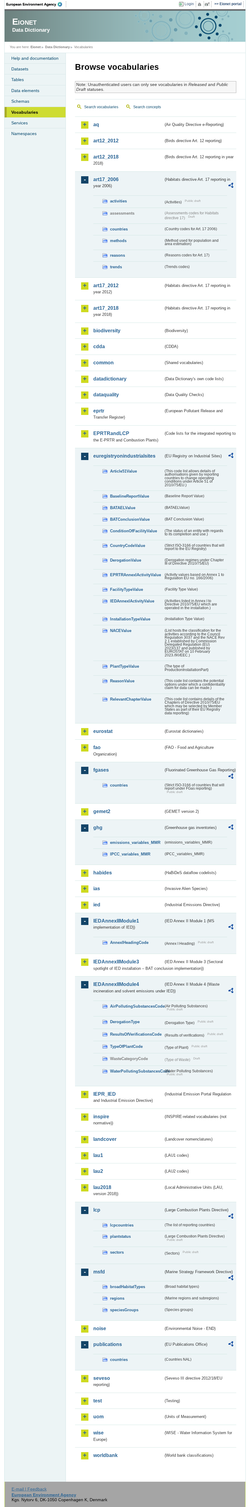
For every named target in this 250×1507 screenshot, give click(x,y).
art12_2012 (106, 140)
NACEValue (120, 630)
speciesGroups (124, 1310)
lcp (96, 1209)
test (97, 1400)
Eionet (35, 47)
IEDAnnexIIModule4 (116, 984)
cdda (99, 346)
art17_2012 (106, 285)
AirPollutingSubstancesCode (136, 1006)
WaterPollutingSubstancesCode (136, 1071)
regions (117, 1298)
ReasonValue (122, 681)
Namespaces (24, 133)
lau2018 (102, 1187)
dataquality (106, 394)
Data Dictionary (57, 47)
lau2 (98, 1171)
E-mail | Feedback (29, 1489)
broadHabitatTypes (127, 1286)
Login (189, 4)
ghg (97, 827)
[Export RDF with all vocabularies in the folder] (230, 186)
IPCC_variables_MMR (130, 854)
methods (118, 240)
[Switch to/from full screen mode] (208, 4)
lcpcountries (122, 1225)
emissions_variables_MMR (135, 842)
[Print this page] (200, 4)
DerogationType (125, 1022)
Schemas (20, 101)
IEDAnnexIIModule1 (116, 920)
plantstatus (120, 1236)
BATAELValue (122, 507)
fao (97, 747)
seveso (101, 1378)
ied (96, 904)
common (103, 362)
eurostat (102, 731)
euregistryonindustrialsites (124, 456)
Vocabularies (24, 112)
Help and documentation (35, 58)
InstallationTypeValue (130, 619)
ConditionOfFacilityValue (133, 531)
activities (118, 201)
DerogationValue (125, 560)
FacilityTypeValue (126, 589)
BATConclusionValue (130, 519)
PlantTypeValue (124, 666)
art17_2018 (106, 308)
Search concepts (147, 107)
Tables (17, 79)
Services (19, 122)
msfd (99, 1271)
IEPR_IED (104, 1094)
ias (96, 888)
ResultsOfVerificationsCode (136, 1034)
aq (96, 124)
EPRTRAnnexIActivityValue (135, 575)
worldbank (105, 1455)
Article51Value (123, 471)
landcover (104, 1139)
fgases (101, 770)
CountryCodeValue (127, 545)
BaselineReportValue (129, 496)
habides (102, 872)
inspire (101, 1116)
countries (119, 229)
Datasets (19, 68)
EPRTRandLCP (111, 433)
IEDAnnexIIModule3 (116, 961)
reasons (117, 255)
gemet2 (101, 811)
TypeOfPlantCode (126, 1046)
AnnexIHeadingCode (129, 942)
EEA (36, 4)
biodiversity (106, 330)
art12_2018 (106, 156)
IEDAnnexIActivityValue (132, 601)
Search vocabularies (101, 107)
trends (116, 267)
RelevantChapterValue (130, 699)
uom (98, 1416)
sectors (117, 1252)
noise (99, 1328)
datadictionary (110, 378)
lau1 (98, 1155)
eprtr (98, 410)
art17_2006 (106, 179)
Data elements (25, 90)
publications (107, 1344)
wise (98, 1432)
